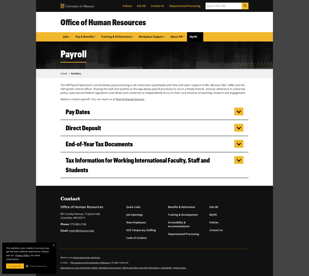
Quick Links (133, 207)
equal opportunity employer (86, 257)
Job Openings (134, 214)
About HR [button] (176, 36)
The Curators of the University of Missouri (90, 262)
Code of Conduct (136, 238)
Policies (127, 6)
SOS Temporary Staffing (141, 230)
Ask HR (141, 6)
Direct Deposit (83, 128)
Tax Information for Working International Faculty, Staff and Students (138, 165)
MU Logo (62, 6)
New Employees (136, 222)
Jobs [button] (65, 36)
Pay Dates (78, 111)
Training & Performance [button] (116, 36)
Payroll (76, 73)
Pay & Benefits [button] (84, 36)
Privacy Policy (22, 255)
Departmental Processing (184, 6)
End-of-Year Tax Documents (99, 144)
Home (64, 73)
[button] (36, 266)
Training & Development (183, 214)
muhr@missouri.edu (81, 230)
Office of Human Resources (103, 22)
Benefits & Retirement (181, 207)
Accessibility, (167, 267)
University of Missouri (80, 6)
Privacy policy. (180, 267)
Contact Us (157, 6)
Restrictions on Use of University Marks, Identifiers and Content (91, 267)
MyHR (193, 36)
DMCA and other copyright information (141, 267)
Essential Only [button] (15, 266)
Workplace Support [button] (151, 36)
